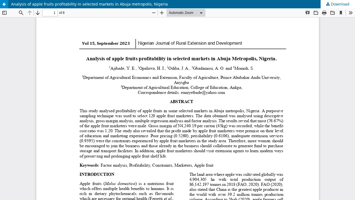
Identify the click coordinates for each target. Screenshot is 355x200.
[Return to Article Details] (4, 4)
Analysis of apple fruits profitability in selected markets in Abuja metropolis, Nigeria (89, 4)
